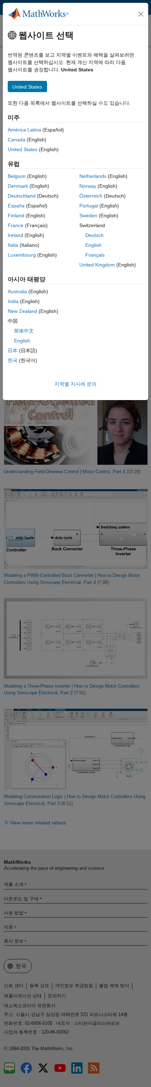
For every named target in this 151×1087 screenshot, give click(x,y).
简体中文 (24, 331)
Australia (17, 291)
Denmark (18, 186)
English (93, 245)
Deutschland (21, 196)
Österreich (91, 196)
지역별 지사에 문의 (75, 384)
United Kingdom (97, 265)
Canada (16, 139)
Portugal (88, 205)
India (13, 301)
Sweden (88, 215)
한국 (13, 360)
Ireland (15, 235)
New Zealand (22, 311)
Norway (87, 186)
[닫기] (141, 14)
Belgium (17, 176)
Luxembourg (22, 255)
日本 (13, 350)
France (16, 225)
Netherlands (92, 176)
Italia (13, 245)
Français (95, 255)
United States (23, 149)
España (16, 205)
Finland (16, 215)
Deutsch (94, 235)
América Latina (24, 130)
